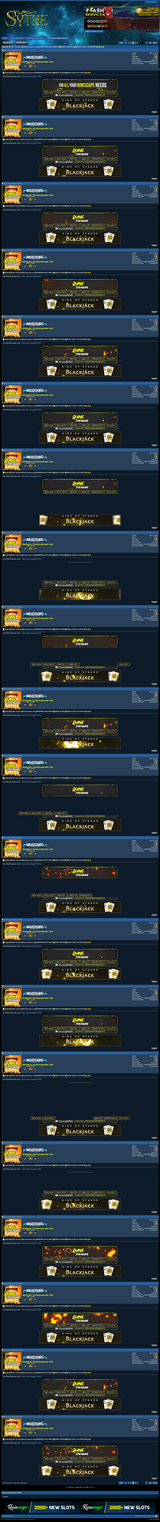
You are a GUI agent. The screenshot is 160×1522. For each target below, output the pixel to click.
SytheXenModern (8, 1516)
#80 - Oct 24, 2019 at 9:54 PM (13, 1417)
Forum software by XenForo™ (18, 1519)
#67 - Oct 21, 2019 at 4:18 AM (13, 450)
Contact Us (138, 1516)
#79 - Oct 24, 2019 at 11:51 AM (13, 1350)
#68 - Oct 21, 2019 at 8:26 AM (13, 532)
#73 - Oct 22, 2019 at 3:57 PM (13, 920)
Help (144, 1516)
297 (150, 43)
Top (153, 1516)
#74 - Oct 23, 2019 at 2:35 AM (13, 986)
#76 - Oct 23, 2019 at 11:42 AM (13, 1142)
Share (154, 112)
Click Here (154, 60)
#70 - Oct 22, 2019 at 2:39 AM (13, 689)
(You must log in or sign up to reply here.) (14, 1483)
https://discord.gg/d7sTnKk (31, 76)
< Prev (121, 43)
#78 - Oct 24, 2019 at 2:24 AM (13, 1283)
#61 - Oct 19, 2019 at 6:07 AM (13, 50)
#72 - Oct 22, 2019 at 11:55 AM (13, 837)
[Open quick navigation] (157, 38)
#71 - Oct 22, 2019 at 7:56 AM (13, 755)
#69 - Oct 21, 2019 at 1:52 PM (13, 607)
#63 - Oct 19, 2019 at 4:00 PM (13, 183)
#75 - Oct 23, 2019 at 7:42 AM (13, 1053)
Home (149, 1516)
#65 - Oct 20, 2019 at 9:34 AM (13, 316)
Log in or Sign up (151, 2)
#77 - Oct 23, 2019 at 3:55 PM (13, 1217)
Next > (155, 43)
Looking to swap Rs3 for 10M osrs (79, 1487)
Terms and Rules (154, 1519)
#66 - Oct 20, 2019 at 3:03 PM (13, 383)
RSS (156, 1516)
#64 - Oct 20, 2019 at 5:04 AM (13, 250)
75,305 (155, 55)
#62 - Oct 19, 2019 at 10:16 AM (13, 117)
